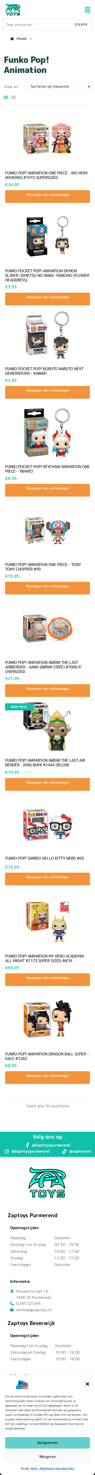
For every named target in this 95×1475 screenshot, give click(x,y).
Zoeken (80, 24)
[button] (87, 1384)
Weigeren (47, 1456)
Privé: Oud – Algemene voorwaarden (47, 1468)
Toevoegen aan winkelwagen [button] (47, 194)
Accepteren (47, 1442)
